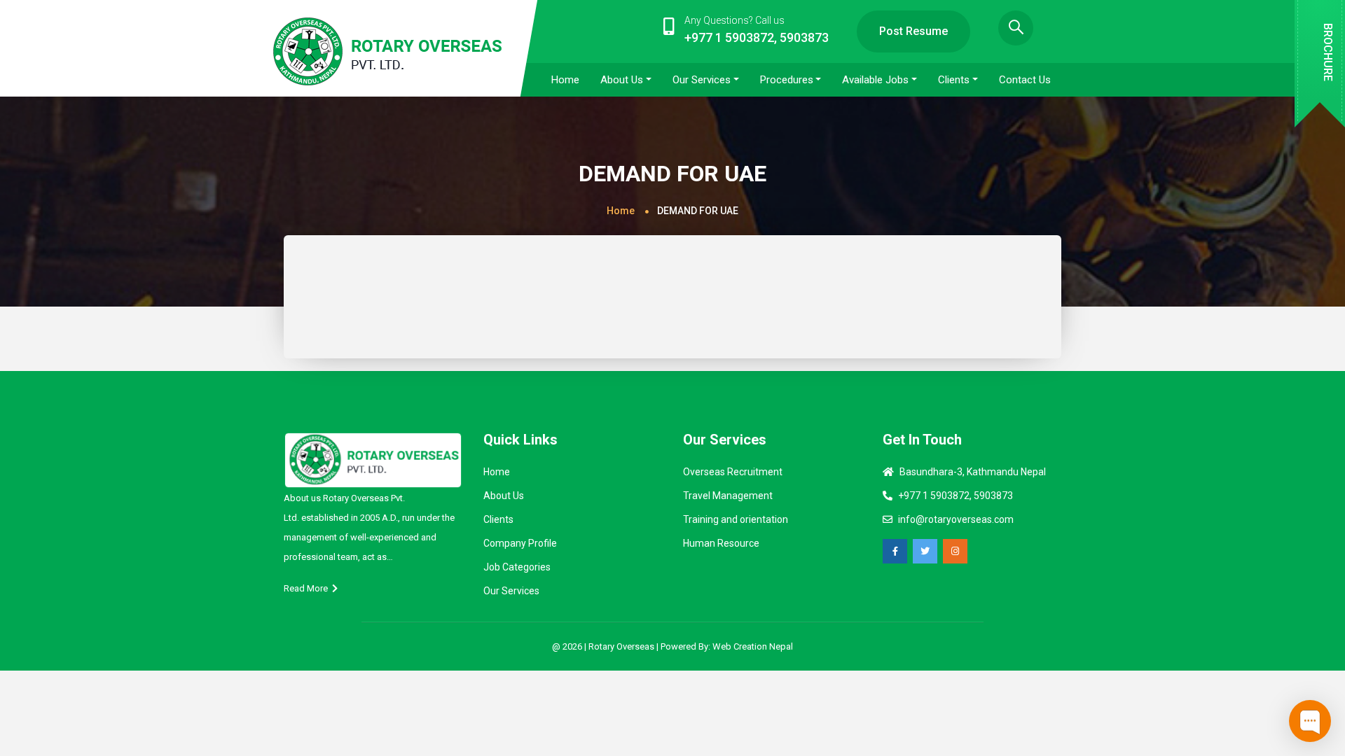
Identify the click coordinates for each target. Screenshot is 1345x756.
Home (621, 210)
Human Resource (721, 543)
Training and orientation (735, 519)
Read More (308, 588)
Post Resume (913, 31)
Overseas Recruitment (732, 471)
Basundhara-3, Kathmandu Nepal (972, 471)
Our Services (511, 590)
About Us (503, 495)
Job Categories (517, 567)
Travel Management (728, 495)
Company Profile (520, 543)
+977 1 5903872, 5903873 (955, 495)
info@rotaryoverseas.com (956, 519)
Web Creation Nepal (752, 646)
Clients (498, 519)
